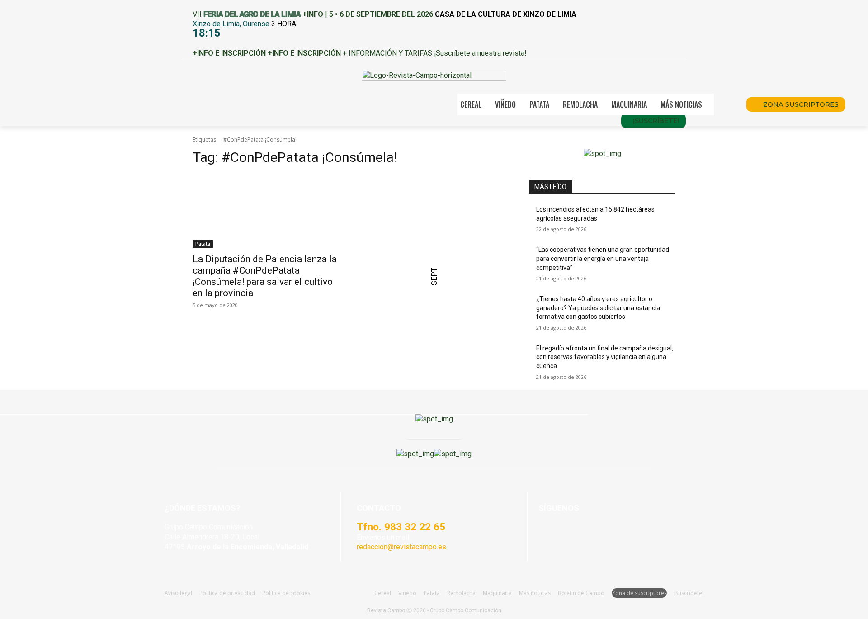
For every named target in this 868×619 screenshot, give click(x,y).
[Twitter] (614, 531)
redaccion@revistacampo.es (401, 547)
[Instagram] (569, 531)
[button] (727, 104)
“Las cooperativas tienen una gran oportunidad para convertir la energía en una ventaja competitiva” (602, 258)
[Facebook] (547, 531)
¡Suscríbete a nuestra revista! (480, 53)
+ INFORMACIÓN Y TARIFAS (387, 53)
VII (247, 14)
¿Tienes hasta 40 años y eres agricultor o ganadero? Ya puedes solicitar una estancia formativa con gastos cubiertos (598, 307)
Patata (202, 244)
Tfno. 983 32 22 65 (401, 527)
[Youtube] (591, 531)
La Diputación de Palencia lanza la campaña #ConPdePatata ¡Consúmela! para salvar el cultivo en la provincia (265, 276)
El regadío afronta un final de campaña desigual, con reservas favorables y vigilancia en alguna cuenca (604, 357)
